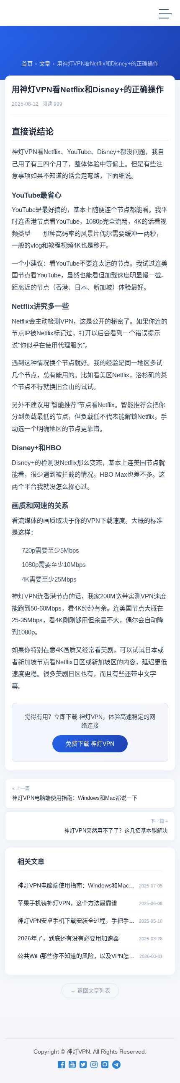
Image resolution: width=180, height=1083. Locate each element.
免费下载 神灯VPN (90, 743)
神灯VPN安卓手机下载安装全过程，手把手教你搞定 (78, 920)
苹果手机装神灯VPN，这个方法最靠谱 (67, 903)
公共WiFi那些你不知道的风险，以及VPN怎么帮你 (78, 956)
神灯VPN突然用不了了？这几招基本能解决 (116, 826)
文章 (44, 63)
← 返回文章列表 (90, 990)
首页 (27, 63)
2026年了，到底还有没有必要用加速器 (68, 938)
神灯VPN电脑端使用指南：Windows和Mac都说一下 (74, 793)
